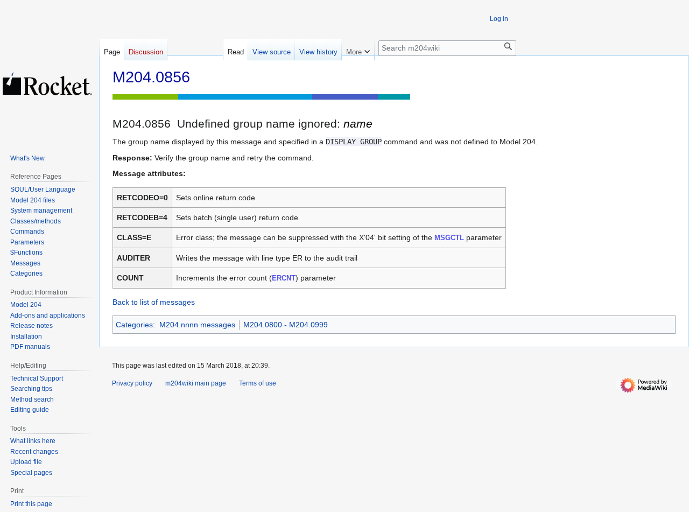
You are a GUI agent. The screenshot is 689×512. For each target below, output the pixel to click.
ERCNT (284, 278)
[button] (358, 49)
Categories (134, 324)
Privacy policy (132, 383)
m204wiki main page (195, 383)
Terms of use (257, 383)
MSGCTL (449, 238)
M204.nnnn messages (197, 324)
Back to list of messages (154, 302)
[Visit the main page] (47, 83)
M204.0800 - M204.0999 (285, 324)
